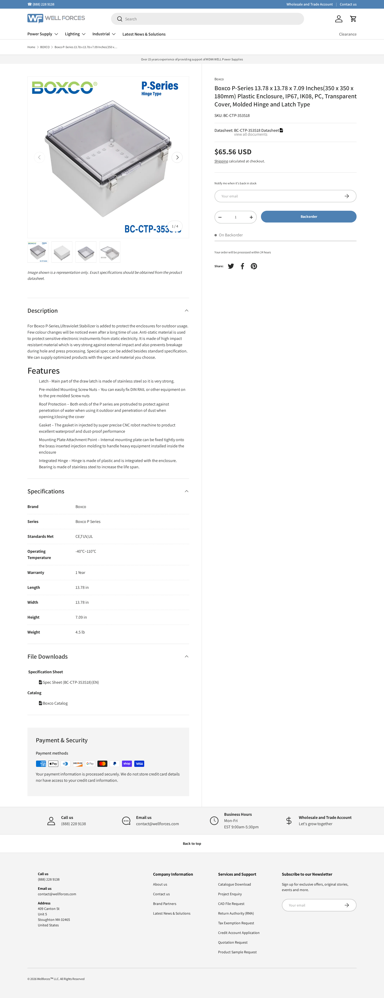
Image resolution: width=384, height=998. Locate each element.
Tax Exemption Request (236, 923)
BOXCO (45, 47)
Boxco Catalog (55, 703)
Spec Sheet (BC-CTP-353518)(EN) (70, 682)
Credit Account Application (239, 932)
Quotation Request (233, 942)
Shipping (221, 161)
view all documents (250, 134)
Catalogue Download (234, 884)
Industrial (101, 34)
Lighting (72, 34)
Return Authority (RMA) (236, 913)
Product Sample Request (237, 952)
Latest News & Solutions (144, 34)
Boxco (219, 79)
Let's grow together (315, 823)
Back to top (192, 843)
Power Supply (39, 34)
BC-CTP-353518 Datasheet (257, 130)
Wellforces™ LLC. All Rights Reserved (61, 979)
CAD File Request (231, 903)
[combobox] (207, 19)
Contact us (348, 4)
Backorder (309, 216)
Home (31, 47)
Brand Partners (164, 903)
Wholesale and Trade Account (310, 4)
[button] (353, 19)
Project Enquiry (230, 894)
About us (160, 884)
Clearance (348, 34)
